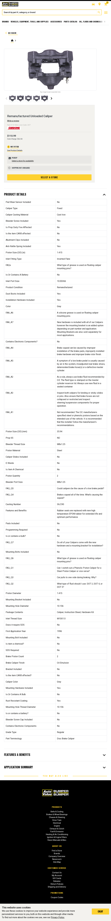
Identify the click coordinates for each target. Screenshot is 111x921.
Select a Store (49, 177)
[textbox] (49, 12)
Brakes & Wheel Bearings (57, 814)
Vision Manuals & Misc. (57, 840)
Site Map (57, 862)
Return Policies (57, 884)
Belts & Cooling (57, 812)
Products (57, 806)
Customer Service (57, 867)
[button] (93, 4)
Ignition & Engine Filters (57, 837)
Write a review (13, 121)
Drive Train (56, 820)
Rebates (57, 881)
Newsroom (57, 859)
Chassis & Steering (57, 817)
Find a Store (57, 851)
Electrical (57, 823)
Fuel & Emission (57, 831)
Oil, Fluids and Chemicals (90, 21)
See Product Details (14, 150)
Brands (5, 21)
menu (106, 12)
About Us (57, 846)
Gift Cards (57, 878)
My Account (57, 875)
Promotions (57, 892)
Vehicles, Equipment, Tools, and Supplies (29, 21)
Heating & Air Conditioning (57, 834)
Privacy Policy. (58, 917)
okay (100, 911)
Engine (57, 826)
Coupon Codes (57, 897)
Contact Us (57, 873)
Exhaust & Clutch (57, 829)
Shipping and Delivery (57, 887)
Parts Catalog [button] (70, 21)
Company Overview (57, 856)
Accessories (56, 21)
